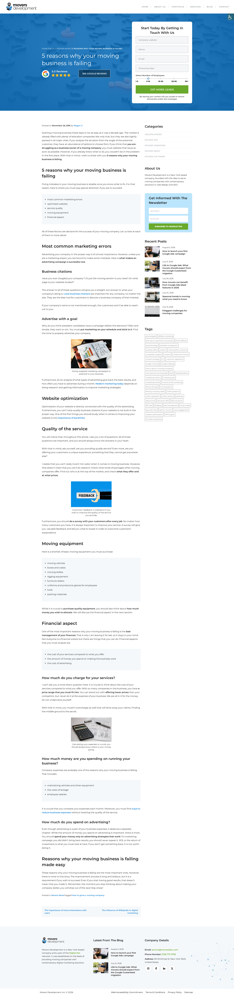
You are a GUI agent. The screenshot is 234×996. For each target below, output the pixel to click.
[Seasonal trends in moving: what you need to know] (152, 297)
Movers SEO (151, 140)
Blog (210, 7)
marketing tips (169, 378)
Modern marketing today (109, 383)
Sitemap (188, 992)
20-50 (174, 81)
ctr (163, 359)
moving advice (166, 387)
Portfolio (178, 7)
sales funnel (150, 401)
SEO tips (149, 405)
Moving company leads (155, 391)
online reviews (168, 396)
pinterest (179, 396)
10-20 (160, 81)
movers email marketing (172, 382)
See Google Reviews (94, 73)
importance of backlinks (71, 418)
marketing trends (153, 382)
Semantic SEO (163, 401)
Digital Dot (74, 953)
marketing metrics (153, 378)
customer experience (174, 359)
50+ (186, 81)
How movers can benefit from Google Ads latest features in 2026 (175, 285)
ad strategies (151, 336)
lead (171, 373)
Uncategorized (153, 134)
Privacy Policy (175, 992)
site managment (171, 405)
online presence (173, 391)
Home (145, 7)
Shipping (158, 405)
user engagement (181, 410)
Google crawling (152, 364)
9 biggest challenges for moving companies (174, 312)
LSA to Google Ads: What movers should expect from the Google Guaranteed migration (176, 269)
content (167, 354)
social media (185, 405)
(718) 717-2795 (169, 954)
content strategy (152, 359)
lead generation (181, 373)
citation (163, 350)
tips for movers (165, 410)
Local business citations (77, 294)
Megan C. (78, 125)
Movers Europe (152, 387)
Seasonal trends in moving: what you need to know (176, 297)
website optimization (154, 415)
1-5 (137, 81)
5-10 (148, 81)
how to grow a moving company (88, 895)
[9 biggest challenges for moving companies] (152, 311)
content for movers (181, 354)
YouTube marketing (154, 419)
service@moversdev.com (165, 949)
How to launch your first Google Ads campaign (174, 252)
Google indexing (167, 364)
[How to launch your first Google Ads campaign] (152, 251)
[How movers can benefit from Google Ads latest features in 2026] (152, 282)
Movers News (63, 48)
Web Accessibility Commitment (127, 992)
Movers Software (155, 156)
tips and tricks (151, 410)
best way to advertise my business (159, 341)
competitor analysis (154, 354)
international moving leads (156, 373)
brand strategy (152, 345)
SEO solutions (176, 401)
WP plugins (169, 415)
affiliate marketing (165, 336)
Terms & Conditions (155, 992)
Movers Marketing (155, 145)
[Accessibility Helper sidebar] (230, 17)
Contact (224, 7)
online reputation (153, 396)
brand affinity (181, 341)
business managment (169, 345)
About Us (160, 7)
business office (151, 350)
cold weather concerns (177, 350)
